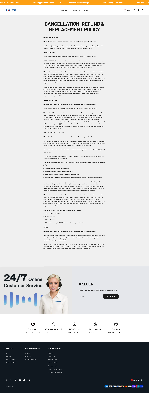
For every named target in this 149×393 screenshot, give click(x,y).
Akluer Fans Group (11, 363)
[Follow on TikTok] (24, 380)
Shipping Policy (52, 359)
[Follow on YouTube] (20, 380)
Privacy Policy (52, 356)
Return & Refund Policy (55, 369)
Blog (7, 353)
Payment (50, 353)
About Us (27, 353)
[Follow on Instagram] (11, 380)
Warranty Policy (53, 363)
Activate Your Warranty (55, 372)
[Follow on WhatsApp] (29, 380)
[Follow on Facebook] (7, 380)
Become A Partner (30, 359)
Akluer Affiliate (10, 359)
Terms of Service (53, 366)
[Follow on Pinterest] (15, 380)
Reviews (8, 356)
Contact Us (28, 356)
